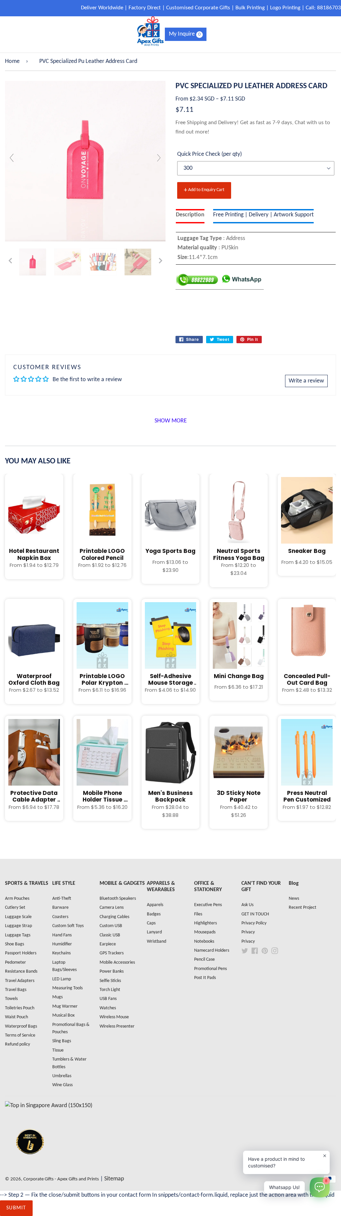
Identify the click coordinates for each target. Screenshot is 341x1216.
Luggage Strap (18, 925)
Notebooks (204, 941)
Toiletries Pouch (19, 1008)
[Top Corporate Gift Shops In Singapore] (48, 1105)
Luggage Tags (17, 935)
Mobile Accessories (117, 962)
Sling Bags (61, 1041)
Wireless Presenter (117, 1026)
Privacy (248, 932)
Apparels (155, 904)
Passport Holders (20, 953)
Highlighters (205, 923)
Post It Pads (205, 977)
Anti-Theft (61, 898)
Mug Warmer (65, 1006)
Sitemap (114, 1179)
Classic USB (110, 935)
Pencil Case (204, 959)
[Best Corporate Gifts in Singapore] (30, 1163)
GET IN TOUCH (255, 914)
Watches (108, 1008)
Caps (151, 923)
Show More (171, 421)
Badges (154, 914)
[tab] (190, 216)
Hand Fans (62, 935)
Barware (60, 907)
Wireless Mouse (114, 1017)
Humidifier (62, 944)
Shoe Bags (14, 944)
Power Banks (112, 971)
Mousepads (204, 932)
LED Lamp (61, 979)
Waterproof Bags (21, 1026)
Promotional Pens (210, 968)
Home (12, 61)
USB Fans (108, 998)
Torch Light (110, 989)
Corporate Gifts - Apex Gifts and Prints (61, 1179)
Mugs (57, 997)
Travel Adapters (19, 980)
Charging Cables (114, 916)
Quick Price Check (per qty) (209, 154)
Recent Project (302, 907)
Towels (11, 998)
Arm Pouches (17, 898)
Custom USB (111, 925)
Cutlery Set (15, 907)
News (294, 898)
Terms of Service (20, 1035)
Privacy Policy (253, 923)
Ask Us (247, 904)
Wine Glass (62, 1085)
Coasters (60, 916)
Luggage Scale (18, 916)
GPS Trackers (112, 953)
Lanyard (154, 932)
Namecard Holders (211, 950)
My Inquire (185, 34)
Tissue (58, 1050)
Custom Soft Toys (68, 925)
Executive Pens (208, 904)
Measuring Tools (67, 988)
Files (198, 914)
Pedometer (15, 962)
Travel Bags (15, 989)
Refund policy (17, 1044)
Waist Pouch (16, 1017)
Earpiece (108, 944)
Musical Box (63, 1015)
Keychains (61, 953)
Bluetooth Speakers (118, 898)
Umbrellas (61, 1076)
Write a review (306, 381)
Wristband (156, 941)
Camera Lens (112, 907)
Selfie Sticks (110, 980)
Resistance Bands (21, 971)
